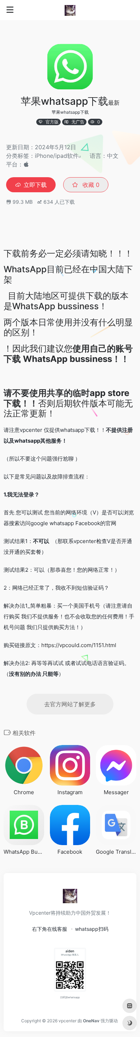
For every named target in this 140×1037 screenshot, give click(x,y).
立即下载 (35, 184)
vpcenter (67, 1020)
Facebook (69, 851)
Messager (116, 792)
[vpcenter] (70, 10)
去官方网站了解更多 (70, 704)
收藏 (90, 184)
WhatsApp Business (24, 851)
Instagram (70, 792)
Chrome (24, 792)
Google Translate (116, 851)
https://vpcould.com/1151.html (78, 645)
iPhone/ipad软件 (57, 155)
